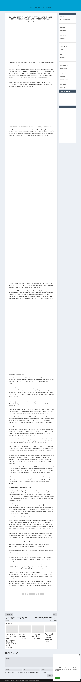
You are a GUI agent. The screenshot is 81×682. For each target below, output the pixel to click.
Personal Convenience (64, 65)
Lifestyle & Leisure (63, 52)
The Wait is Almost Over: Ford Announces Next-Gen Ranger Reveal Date (12, 640)
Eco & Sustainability (63, 22)
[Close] (79, 654)
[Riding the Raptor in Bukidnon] (38, 629)
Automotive (31, 21)
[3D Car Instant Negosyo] (25, 629)
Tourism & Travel (63, 81)
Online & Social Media (64, 62)
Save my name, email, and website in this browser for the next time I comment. (27, 672)
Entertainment (62, 27)
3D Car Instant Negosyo (22, 636)
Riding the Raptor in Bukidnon (36, 636)
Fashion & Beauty (63, 30)
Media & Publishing (63, 57)
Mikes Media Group (11, 680)
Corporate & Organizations (65, 19)
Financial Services (63, 32)
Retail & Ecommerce (63, 71)
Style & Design (62, 76)
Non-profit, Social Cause (64, 60)
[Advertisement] (31, 603)
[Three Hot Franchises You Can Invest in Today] (50, 628)
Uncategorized (62, 87)
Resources (37, 7)
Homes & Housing (63, 46)
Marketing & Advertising (64, 54)
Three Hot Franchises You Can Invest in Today (49, 637)
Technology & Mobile (64, 79)
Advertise (48, 7)
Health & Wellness (63, 43)
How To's (61, 49)
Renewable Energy (63, 68)
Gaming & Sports (63, 38)
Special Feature (63, 73)
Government (62, 41)
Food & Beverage (63, 35)
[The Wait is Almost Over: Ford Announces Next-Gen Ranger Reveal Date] (12, 629)
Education (62, 24)
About (42, 7)
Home (31, 7)
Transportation (63, 84)
